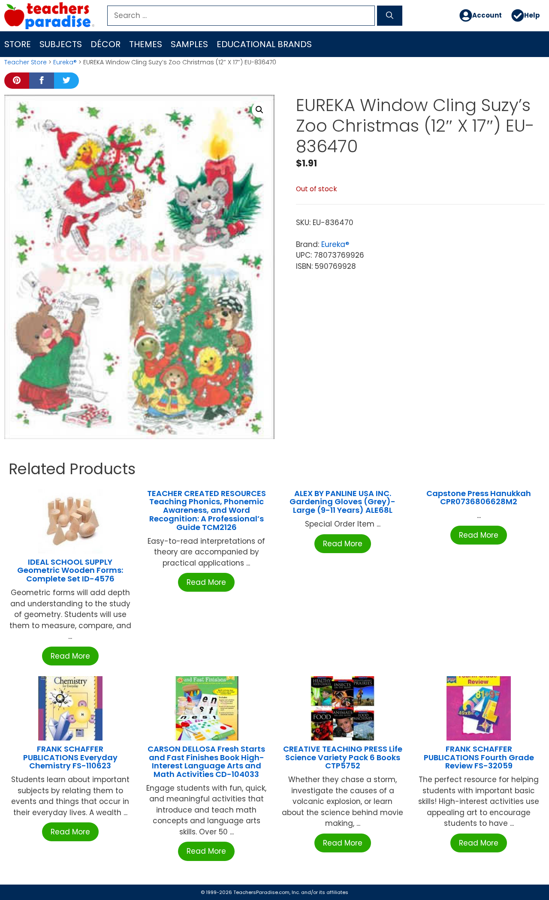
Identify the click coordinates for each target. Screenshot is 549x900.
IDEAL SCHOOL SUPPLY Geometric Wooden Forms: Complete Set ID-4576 (70, 570)
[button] (259, 109)
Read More (70, 656)
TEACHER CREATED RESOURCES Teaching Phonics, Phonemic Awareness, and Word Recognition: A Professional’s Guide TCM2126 (206, 510)
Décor (105, 44)
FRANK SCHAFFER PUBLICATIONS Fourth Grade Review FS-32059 (479, 757)
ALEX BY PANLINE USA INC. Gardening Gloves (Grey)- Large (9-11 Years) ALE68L (342, 502)
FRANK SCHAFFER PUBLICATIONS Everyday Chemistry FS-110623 (70, 757)
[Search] (389, 16)
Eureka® (65, 62)
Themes (145, 44)
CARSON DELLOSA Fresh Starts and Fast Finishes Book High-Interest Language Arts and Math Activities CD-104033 (206, 761)
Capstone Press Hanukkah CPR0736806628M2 (478, 497)
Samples (189, 44)
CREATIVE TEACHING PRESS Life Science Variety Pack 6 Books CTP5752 (342, 757)
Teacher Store (25, 62)
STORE (17, 44)
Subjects (60, 44)
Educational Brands (264, 44)
